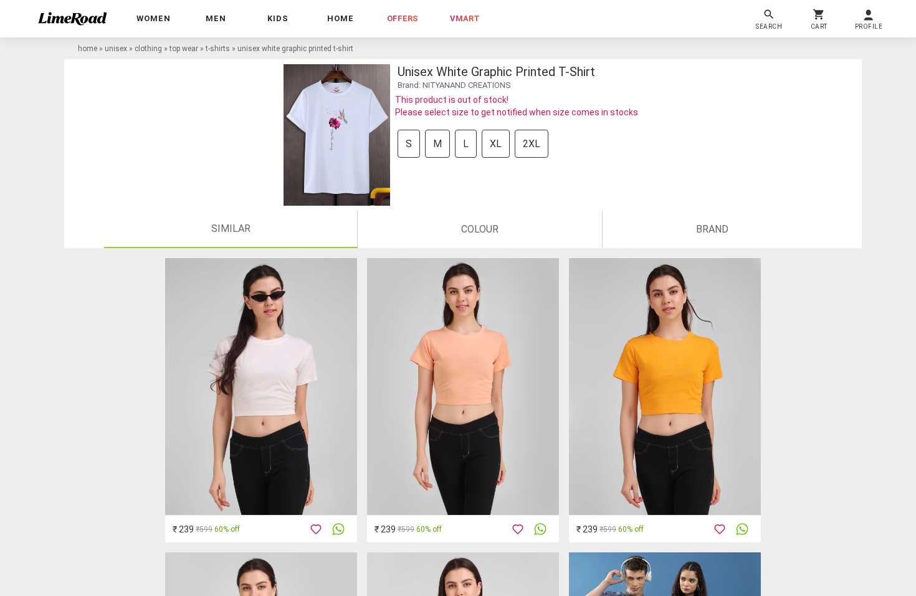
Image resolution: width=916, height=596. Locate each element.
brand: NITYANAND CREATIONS (454, 85)
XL (496, 144)
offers (402, 18)
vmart (465, 18)
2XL (531, 144)
